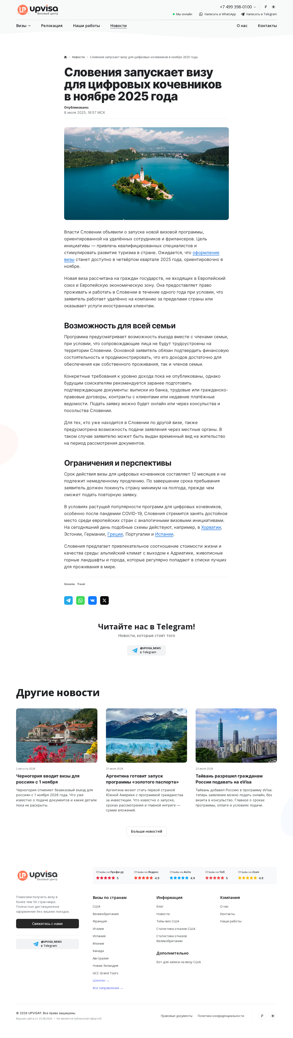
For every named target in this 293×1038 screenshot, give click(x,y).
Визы (21, 25)
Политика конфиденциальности (221, 1016)
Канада (98, 951)
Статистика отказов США (175, 928)
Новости (118, 25)
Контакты (267, 25)
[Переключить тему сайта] (273, 6)
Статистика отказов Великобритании (171, 938)
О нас (242, 25)
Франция (100, 921)
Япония (98, 943)
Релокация (52, 25)
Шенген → (101, 980)
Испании (164, 534)
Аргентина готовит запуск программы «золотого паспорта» (142, 779)
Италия (98, 928)
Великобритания (106, 914)
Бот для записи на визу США (178, 962)
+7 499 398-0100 (236, 7)
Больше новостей (146, 831)
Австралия (101, 958)
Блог (159, 906)
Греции (115, 534)
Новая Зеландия (105, 965)
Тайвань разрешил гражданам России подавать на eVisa (229, 779)
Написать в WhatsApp (220, 14)
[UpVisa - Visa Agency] (37, 10)
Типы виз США (167, 921)
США (96, 906)
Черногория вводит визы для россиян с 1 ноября (48, 779)
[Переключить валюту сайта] (265, 6)
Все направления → (108, 988)
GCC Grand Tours (105, 973)
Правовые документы (176, 1016)
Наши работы (86, 25)
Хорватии (211, 527)
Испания (99, 936)
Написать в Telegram (261, 14)
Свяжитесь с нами (47, 923)
